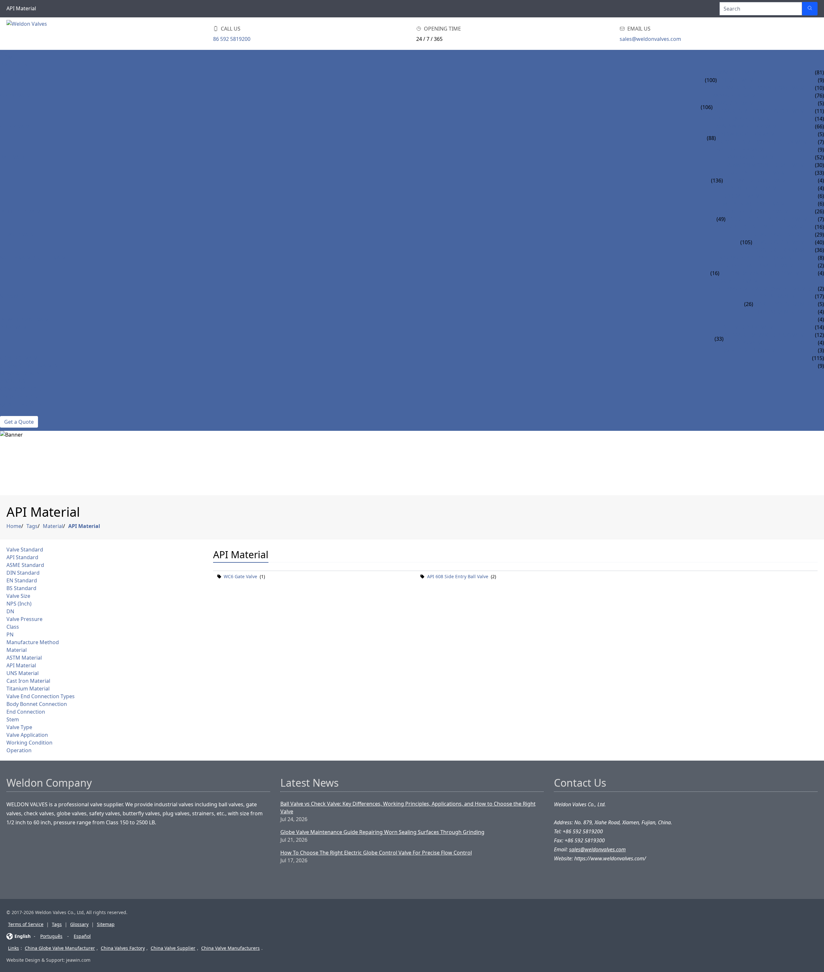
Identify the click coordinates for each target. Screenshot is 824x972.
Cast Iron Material (28, 680)
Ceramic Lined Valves (28, 365)
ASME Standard (25, 565)
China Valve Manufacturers (230, 948)
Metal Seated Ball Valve (755, 203)
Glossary (79, 924)
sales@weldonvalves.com (650, 38)
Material (53, 526)
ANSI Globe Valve (735, 95)
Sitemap (106, 924)
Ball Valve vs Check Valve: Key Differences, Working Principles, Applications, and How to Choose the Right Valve (408, 807)
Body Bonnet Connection (36, 704)
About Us (12, 381)
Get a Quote (19, 421)
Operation (19, 750)
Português (51, 936)
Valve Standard (24, 549)
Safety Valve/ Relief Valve (34, 257)
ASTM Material (24, 657)
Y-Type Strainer (773, 296)
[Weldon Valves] (57, 33)
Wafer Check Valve (741, 149)
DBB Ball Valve (742, 195)
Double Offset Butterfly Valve (768, 219)
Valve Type (19, 727)
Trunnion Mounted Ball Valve (765, 165)
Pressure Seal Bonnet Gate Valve (762, 87)
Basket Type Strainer (781, 304)
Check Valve (16, 126)
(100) (711, 80)
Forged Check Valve (779, 250)
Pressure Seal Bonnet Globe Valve (760, 111)
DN (10, 611)
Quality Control (23, 404)
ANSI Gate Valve (737, 72)
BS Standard (21, 588)
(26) (748, 304)
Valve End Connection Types (40, 696)
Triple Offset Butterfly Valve (766, 226)
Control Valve (20, 358)
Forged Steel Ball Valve (755, 172)
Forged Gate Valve (777, 234)
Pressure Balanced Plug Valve (765, 334)
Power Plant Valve (26, 319)
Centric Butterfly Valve (758, 211)
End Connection (25, 711)
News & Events (20, 373)
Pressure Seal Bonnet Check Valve (763, 141)
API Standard (22, 557)
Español (82, 936)
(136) (717, 180)
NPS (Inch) (19, 603)
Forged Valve (18, 234)
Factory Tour (19, 396)
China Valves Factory (123, 948)
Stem (12, 719)
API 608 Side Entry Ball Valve (457, 576)
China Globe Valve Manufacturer (60, 948)
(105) (746, 242)
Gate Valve (14, 72)
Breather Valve (740, 280)
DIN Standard (23, 572)
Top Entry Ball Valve (751, 188)
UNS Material (22, 673)
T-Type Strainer (773, 311)
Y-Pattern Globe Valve (743, 118)
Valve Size (18, 595)
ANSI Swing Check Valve (748, 126)
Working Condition (29, 742)
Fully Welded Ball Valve (756, 180)
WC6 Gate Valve (240, 576)
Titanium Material (28, 688)
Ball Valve (14, 157)
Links (13, 948)
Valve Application (27, 734)
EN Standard (21, 580)
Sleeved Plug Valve (750, 327)
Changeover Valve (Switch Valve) (764, 288)
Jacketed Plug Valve (751, 350)
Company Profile (23, 389)
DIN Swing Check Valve (746, 134)
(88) (711, 138)
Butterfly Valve (21, 211)
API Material (84, 526)
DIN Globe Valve (734, 103)
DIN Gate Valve (736, 80)
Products (13, 64)
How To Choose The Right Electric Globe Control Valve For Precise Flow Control (376, 852)
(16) (714, 273)
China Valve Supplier (173, 948)
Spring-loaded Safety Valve (757, 257)
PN (10, 634)
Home (8, 56)
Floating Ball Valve (749, 157)
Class (12, 626)
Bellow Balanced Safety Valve (760, 273)
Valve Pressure (24, 619)
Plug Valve (15, 327)
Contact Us (15, 412)
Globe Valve (16, 95)
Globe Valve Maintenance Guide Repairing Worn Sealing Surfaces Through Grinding (382, 832)
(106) (707, 107)
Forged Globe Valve (779, 242)
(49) (721, 219)
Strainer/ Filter (21, 296)
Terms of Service (25, 924)
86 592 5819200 (231, 38)
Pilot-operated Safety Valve (757, 265)
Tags (32, 526)
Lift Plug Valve (744, 342)
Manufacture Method (32, 642)
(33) (719, 338)
